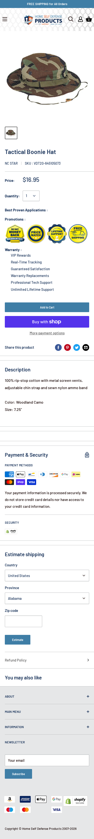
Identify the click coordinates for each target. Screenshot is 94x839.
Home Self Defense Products (41, 829)
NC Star (11, 163)
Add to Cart (47, 307)
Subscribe (18, 774)
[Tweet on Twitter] (76, 347)
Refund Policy (16, 660)
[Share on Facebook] (58, 347)
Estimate (17, 639)
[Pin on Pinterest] (67, 347)
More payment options (47, 333)
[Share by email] (85, 347)
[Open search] (71, 19)
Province (12, 587)
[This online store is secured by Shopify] (75, 799)
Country (11, 565)
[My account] (80, 19)
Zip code (11, 610)
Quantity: (12, 196)
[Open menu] (4, 19)
